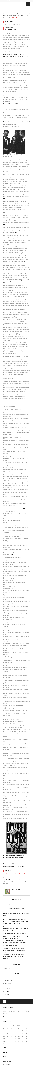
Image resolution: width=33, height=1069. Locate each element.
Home (6, 978)
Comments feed (7, 1061)
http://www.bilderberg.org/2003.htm (11, 103)
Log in (4, 1056)
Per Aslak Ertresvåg (9, 930)
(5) (16, 232)
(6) (28, 307)
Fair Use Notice (8, 988)
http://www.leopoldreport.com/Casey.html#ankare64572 (16, 121)
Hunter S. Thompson (6, 878)
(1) (7, 171)
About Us (7, 991)
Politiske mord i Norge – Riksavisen (11, 913)
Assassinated (24, 14)
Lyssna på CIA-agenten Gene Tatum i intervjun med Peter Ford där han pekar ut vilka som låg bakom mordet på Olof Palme (16, 862)
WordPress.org (6, 1064)
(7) (16, 353)
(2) (4, 198)
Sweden (9, 17)
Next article (23, 874)
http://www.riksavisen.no (9, 1017)
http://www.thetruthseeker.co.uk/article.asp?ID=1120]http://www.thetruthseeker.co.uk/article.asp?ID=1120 (15, 56)
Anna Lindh (17, 94)
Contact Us (7, 994)
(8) (24, 261)
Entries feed (6, 1059)
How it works (8, 983)
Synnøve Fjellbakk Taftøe (11, 945)
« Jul (4, 1048)
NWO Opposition (18, 15)
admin (18, 24)
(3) (4, 212)
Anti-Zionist (17, 14)
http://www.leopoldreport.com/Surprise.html (13, 866)
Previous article (11, 874)
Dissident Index (8, 980)
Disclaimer (7, 986)
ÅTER (13, 434)
